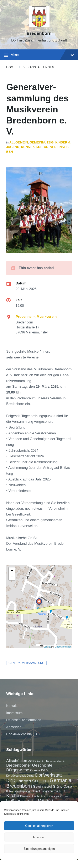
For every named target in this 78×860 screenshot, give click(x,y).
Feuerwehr (24, 781)
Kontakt (11, 706)
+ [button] (12, 570)
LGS (34, 801)
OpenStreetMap (63, 646)
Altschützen (16, 760)
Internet (35, 791)
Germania (40, 781)
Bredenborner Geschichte (29, 765)
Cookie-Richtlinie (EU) (23, 734)
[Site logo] (39, 26)
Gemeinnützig (42, 142)
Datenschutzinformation (23, 720)
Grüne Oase (62, 786)
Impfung (25, 791)
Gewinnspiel (42, 786)
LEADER (26, 801)
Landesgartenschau (57, 796)
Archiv (32, 761)
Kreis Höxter (40, 796)
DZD (11, 780)
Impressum (14, 713)
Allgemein (18, 142)
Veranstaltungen (39, 67)
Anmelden (13, 727)
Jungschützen (49, 791)
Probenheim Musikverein (36, 317)
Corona (35, 770)
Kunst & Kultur (34, 147)
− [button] (12, 577)
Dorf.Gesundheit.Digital (20, 775)
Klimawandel (26, 796)
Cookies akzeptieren (39, 825)
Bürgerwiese (17, 770)
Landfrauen (13, 800)
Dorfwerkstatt (48, 775)
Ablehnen (39, 837)
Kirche (12, 795)
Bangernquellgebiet (55, 761)
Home (10, 67)
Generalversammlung (26, 663)
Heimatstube (12, 791)
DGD (44, 770)
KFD (62, 791)
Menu (15, 55)
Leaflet (47, 646)
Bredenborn (39, 33)
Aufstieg (41, 761)
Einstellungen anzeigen (39, 848)
